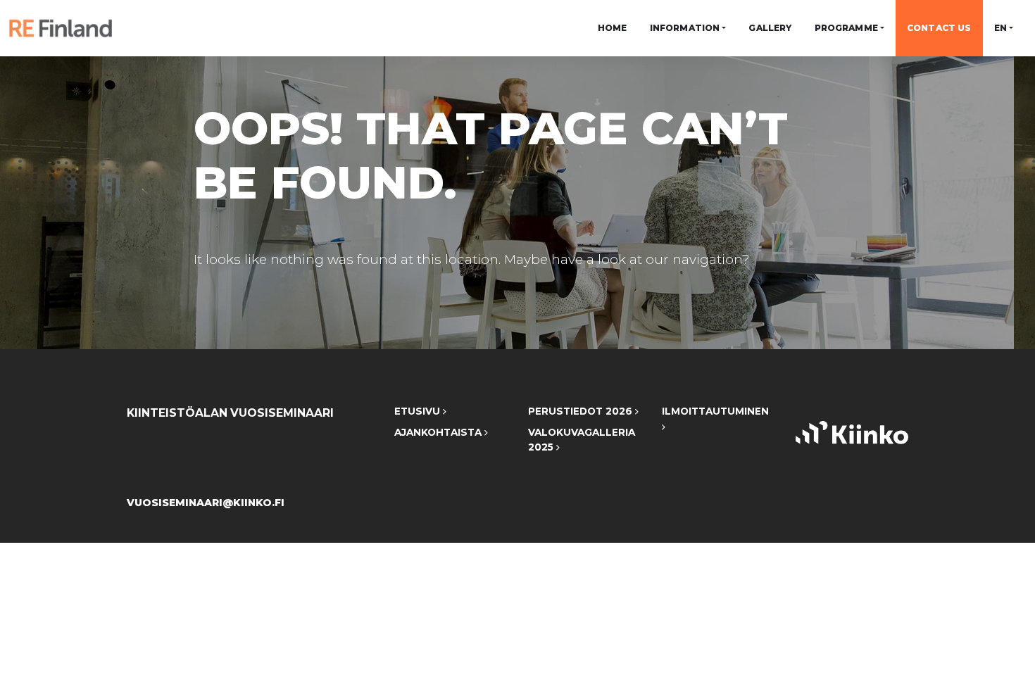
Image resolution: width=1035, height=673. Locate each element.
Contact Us (939, 28)
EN (1000, 28)
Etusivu (418, 411)
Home (612, 28)
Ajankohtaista (439, 432)
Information (685, 28)
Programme (846, 28)
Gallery (769, 28)
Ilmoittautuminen (715, 411)
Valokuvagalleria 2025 (581, 440)
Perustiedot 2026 (581, 411)
